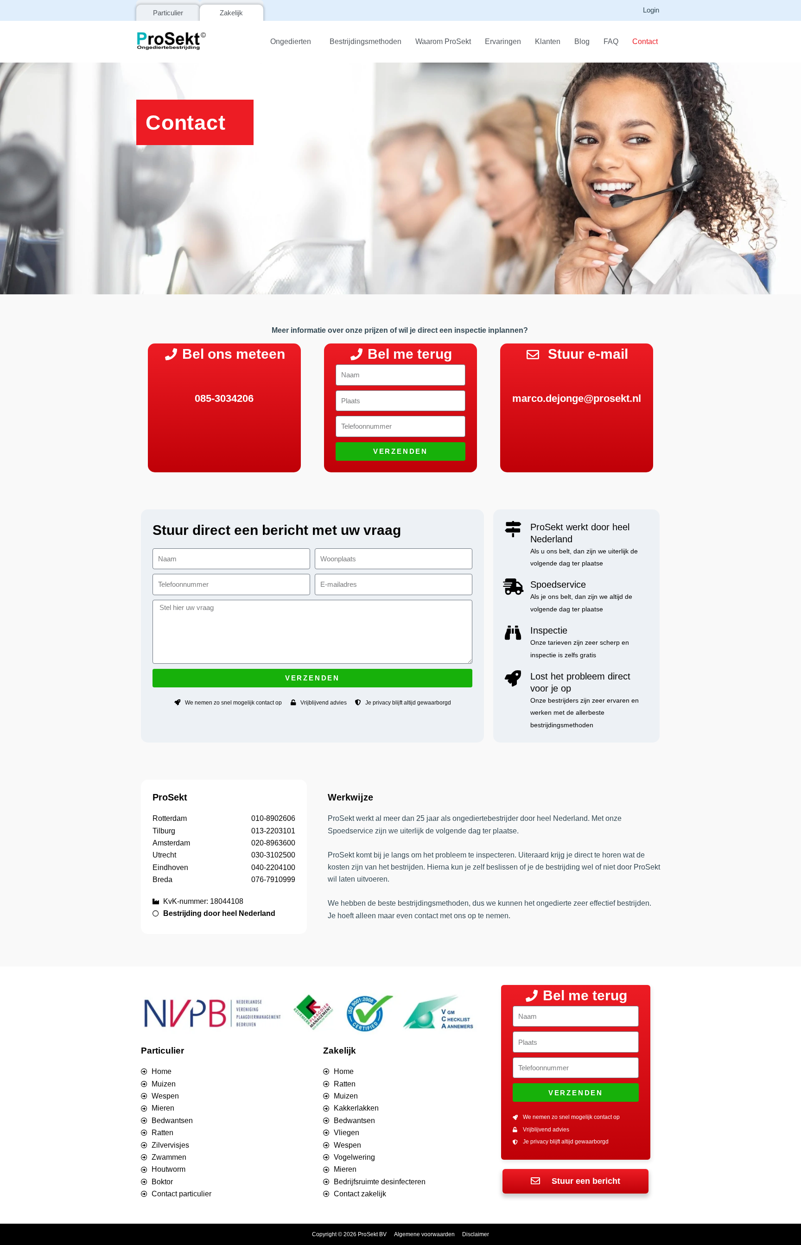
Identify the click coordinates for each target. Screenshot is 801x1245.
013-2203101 (273, 831)
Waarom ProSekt (443, 41)
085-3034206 (224, 398)
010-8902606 (273, 818)
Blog (582, 41)
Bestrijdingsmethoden (365, 41)
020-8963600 (273, 843)
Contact (645, 41)
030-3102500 (273, 855)
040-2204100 (273, 867)
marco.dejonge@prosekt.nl (576, 398)
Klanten (547, 41)
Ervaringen (503, 41)
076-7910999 (273, 879)
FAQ (611, 41)
